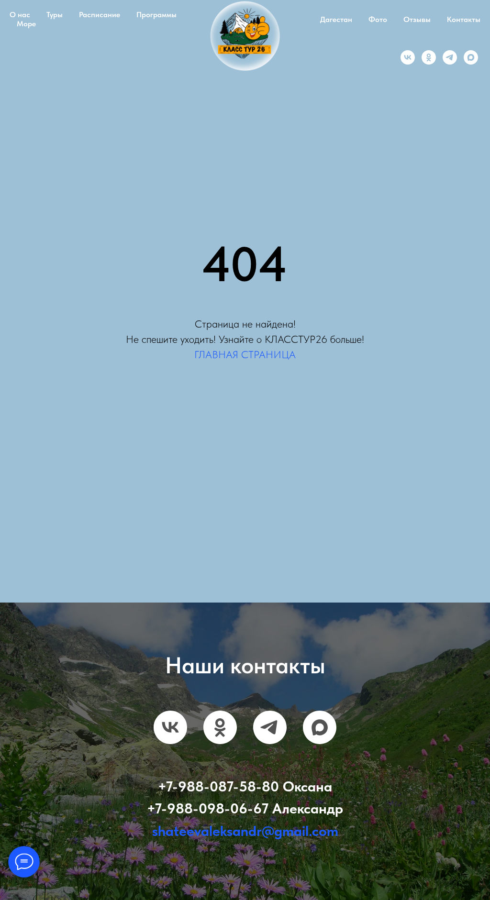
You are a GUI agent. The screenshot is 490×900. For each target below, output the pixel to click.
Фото (377, 19)
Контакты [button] (463, 19)
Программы (156, 14)
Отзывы (417, 19)
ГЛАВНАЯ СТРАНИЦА (245, 354)
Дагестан (336, 19)
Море (26, 23)
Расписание (99, 14)
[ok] (429, 57)
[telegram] (450, 57)
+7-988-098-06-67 (207, 817)
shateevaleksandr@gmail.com (245, 839)
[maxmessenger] (471, 57)
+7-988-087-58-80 (218, 794)
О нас (20, 14)
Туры (54, 14)
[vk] (408, 57)
